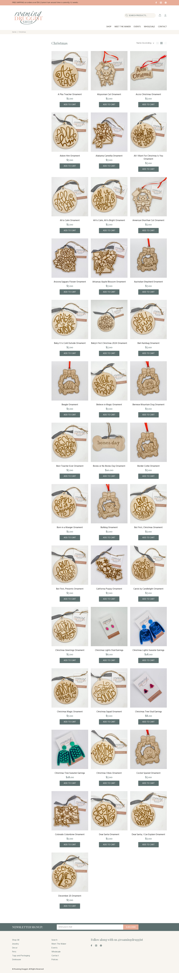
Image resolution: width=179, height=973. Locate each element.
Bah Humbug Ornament (148, 343)
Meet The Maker (58, 944)
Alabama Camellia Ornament (109, 156)
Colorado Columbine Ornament (70, 834)
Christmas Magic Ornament (70, 711)
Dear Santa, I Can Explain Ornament (148, 834)
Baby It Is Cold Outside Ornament (70, 343)
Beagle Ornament (70, 404)
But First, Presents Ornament (69, 589)
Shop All (15, 940)
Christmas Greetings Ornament (69, 650)
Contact (55, 955)
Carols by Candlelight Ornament (148, 589)
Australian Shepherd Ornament (148, 282)
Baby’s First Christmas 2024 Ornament (109, 343)
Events (54, 948)
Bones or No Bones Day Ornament (109, 466)
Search (54, 940)
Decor (14, 948)
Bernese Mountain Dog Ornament (148, 404)
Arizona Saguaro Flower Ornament (70, 282)
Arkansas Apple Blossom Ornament (109, 282)
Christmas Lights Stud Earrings (109, 650)
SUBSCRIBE (131, 927)
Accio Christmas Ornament (148, 94)
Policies (54, 959)
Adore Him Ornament (70, 156)
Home (14, 32)
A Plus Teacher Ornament (70, 94)
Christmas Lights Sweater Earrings (148, 650)
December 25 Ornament (69, 896)
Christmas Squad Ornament (109, 711)
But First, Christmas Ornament (148, 527)
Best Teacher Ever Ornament (69, 466)
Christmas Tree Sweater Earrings (70, 773)
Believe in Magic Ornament (109, 404)
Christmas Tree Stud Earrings (148, 711)
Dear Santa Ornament (109, 834)
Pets (14, 951)
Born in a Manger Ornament (70, 527)
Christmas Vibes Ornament (109, 773)
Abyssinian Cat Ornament (109, 94)
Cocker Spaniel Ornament (148, 773)
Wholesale (56, 951)
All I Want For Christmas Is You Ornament (148, 157)
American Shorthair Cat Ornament (148, 220)
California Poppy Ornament (109, 589)
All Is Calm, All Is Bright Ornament (109, 220)
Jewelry (15, 944)
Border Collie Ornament (148, 466)
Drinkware (16, 959)
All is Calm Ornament (70, 220)
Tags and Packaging (21, 955)
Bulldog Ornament (109, 527)
